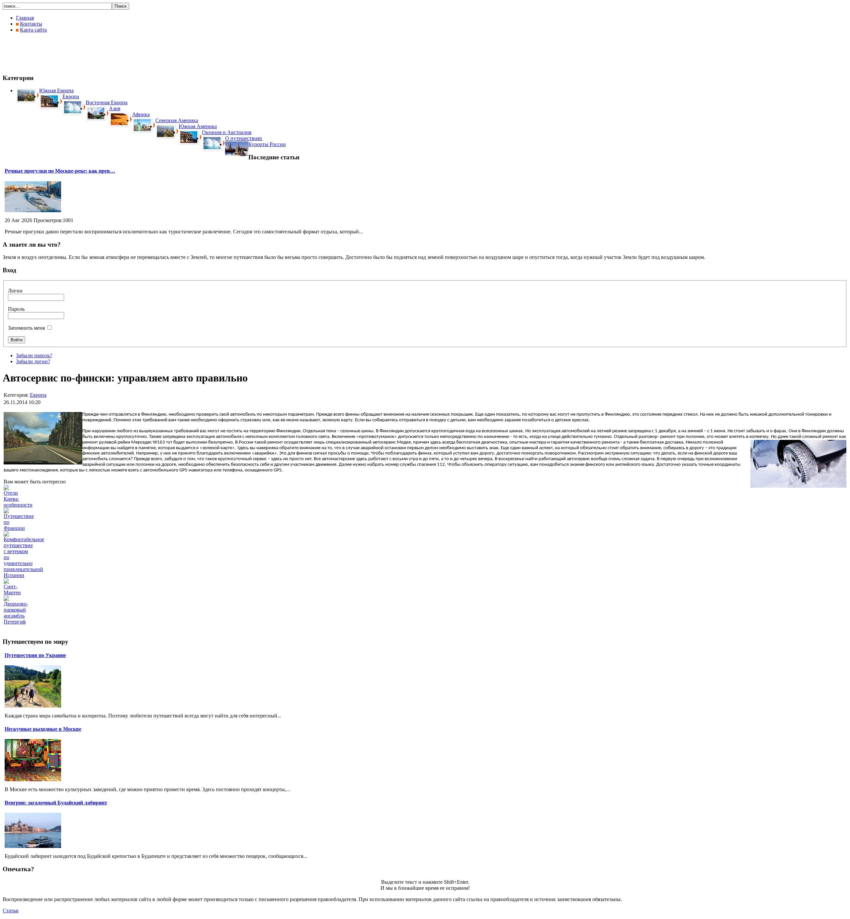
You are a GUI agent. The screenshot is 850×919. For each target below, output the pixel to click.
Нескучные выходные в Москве (43, 729)
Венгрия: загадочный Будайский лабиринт (56, 802)
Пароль (16, 309)
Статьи (11, 910)
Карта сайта (33, 30)
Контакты (31, 24)
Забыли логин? (33, 361)
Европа (38, 395)
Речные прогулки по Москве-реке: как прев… (60, 171)
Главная (25, 18)
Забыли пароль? (34, 355)
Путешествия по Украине (35, 655)
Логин (15, 290)
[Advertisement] (123, 53)
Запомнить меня (26, 328)
